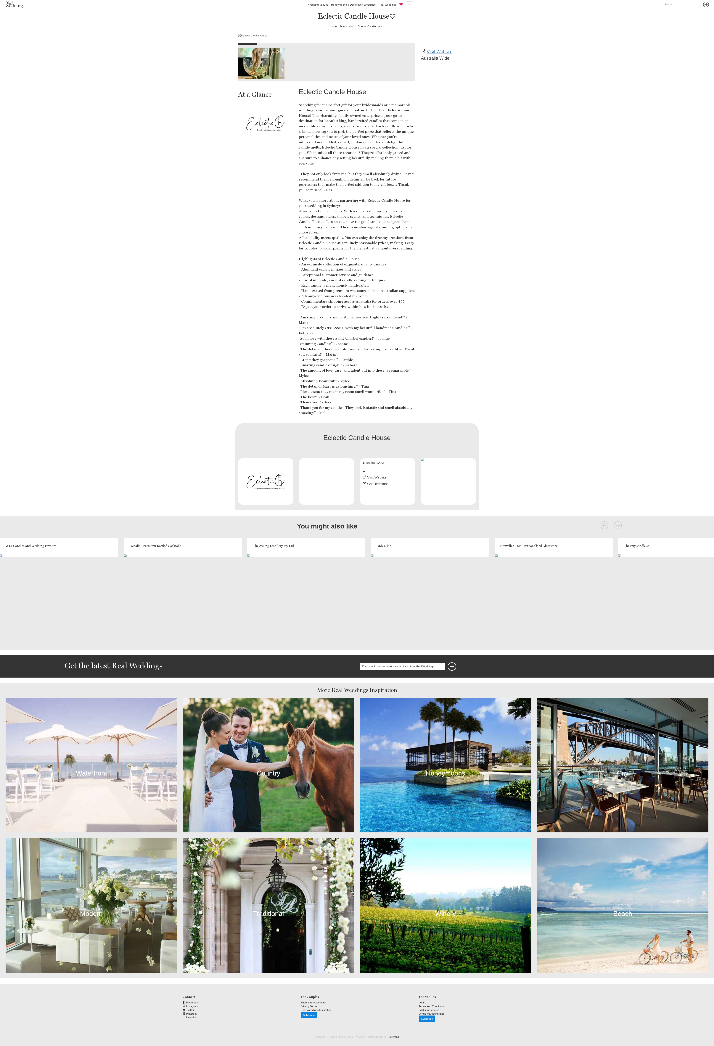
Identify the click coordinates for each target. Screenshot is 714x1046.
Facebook (191, 1002)
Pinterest (191, 1013)
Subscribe (309, 1014)
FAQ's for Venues (429, 1009)
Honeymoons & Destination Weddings (353, 4)
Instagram (191, 1006)
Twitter (190, 1009)
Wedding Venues (318, 4)
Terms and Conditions (431, 1006)
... (367, 471)
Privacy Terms (309, 1006)
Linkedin (190, 1017)
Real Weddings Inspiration (316, 1009)
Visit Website (439, 51)
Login (422, 1002)
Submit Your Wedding (313, 1002)
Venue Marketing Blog (432, 1013)
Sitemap (394, 1036)
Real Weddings (387, 4)
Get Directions (377, 484)
